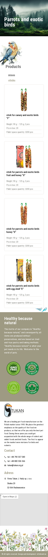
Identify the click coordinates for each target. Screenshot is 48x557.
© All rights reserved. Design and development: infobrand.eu (24, 554)
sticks (11, 80)
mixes (11, 75)
